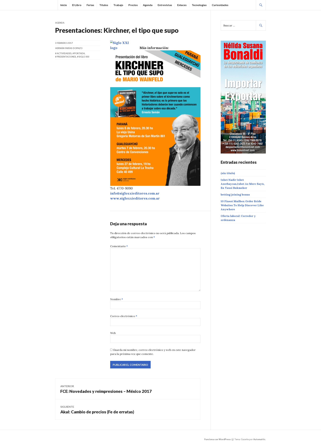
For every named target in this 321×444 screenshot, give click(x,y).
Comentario (119, 246)
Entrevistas (165, 5)
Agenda (147, 5)
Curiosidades (220, 5)
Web (113, 333)
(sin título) (228, 173)
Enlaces (182, 5)
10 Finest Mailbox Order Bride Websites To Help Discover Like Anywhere (242, 205)
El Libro (76, 5)
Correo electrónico (123, 316)
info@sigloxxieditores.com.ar (134, 193)
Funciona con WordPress (217, 439)
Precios (133, 5)
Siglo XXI (84, 56)
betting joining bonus (235, 194)
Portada (79, 53)
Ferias (90, 5)
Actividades (64, 53)
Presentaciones (66, 56)
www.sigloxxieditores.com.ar (135, 198)
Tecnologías (199, 5)
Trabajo (118, 5)
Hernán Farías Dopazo (68, 48)
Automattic (259, 439)
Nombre (116, 299)
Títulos (103, 5)
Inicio (63, 5)
